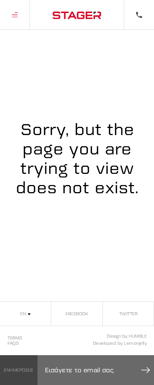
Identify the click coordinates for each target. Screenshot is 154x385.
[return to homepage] (77, 14)
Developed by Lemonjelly (120, 343)
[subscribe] (146, 370)
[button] (15, 14)
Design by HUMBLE (127, 336)
